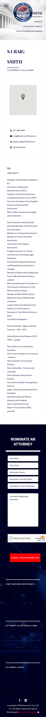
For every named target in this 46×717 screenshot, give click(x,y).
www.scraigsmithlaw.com (24, 141)
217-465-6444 (19, 130)
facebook (19, 701)
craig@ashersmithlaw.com (24, 136)
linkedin (26, 701)
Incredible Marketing (28, 712)
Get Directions (19, 147)
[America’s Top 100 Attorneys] (23, 12)
